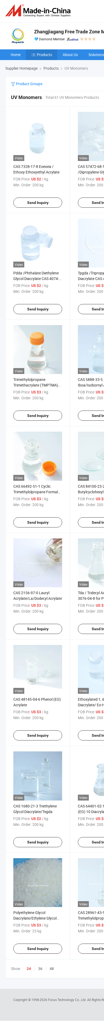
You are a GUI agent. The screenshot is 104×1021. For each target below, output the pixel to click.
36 (40, 968)
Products (44, 54)
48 (52, 968)
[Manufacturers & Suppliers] (39, 10)
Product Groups (28, 83)
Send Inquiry (38, 202)
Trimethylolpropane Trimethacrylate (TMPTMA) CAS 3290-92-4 (35, 385)
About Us (70, 54)
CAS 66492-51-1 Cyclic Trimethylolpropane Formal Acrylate (35, 492)
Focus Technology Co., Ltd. (67, 1000)
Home (16, 54)
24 (29, 969)
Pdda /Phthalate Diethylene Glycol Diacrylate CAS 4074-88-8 (36, 278)
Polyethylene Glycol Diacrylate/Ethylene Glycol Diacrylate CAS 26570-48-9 (35, 918)
